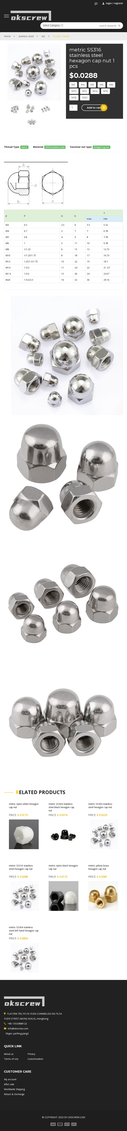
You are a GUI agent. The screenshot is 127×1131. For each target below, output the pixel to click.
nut (43, 36)
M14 (95, 91)
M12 (84, 91)
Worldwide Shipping (14, 1089)
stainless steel (26, 36)
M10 (73, 91)
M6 (101, 84)
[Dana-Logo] (31, 15)
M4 (83, 84)
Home (7, 36)
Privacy (31, 1053)
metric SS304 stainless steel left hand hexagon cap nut (24, 930)
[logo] (24, 1001)
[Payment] (63, 1123)
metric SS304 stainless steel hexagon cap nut (100, 805)
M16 (105, 91)
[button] (96, 3)
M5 (92, 84)
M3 (73, 84)
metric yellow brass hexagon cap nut (98, 867)
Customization (35, 1058)
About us (9, 1053)
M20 (84, 97)
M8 (111, 84)
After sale (9, 1084)
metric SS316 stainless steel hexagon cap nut (21, 867)
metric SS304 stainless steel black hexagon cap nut (61, 807)
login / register (114, 3)
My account (10, 1079)
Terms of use (11, 1058)
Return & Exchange (14, 1094)
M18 (73, 97)
